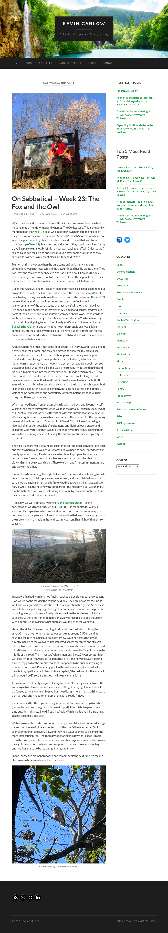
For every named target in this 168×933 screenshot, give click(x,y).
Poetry (120, 388)
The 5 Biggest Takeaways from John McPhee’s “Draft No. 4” (136, 179)
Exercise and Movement (130, 292)
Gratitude (122, 312)
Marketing (122, 340)
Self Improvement (126, 423)
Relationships (124, 402)
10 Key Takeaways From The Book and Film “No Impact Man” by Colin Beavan (136, 191)
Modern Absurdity (126, 90)
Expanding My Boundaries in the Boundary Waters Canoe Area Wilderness (134, 129)
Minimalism (123, 354)
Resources (45, 63)
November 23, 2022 (24, 214)
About (92, 63)
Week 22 (33, 244)
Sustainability (124, 430)
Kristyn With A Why (127, 319)
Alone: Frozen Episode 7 (70, 502)
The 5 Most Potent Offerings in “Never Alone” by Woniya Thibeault (133, 115)
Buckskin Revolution (24, 326)
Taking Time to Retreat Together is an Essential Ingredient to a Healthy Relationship (135, 101)
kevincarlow (48, 214)
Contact (108, 63)
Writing (120, 443)
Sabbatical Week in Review (131, 409)
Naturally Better (70, 63)
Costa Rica (122, 278)
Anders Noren (138, 921)
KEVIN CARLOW (84, 23)
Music (119, 361)
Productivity (123, 395)
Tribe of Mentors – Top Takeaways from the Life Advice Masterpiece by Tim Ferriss (135, 205)
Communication (125, 271)
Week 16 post (41, 231)
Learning (121, 326)
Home (15, 63)
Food (119, 306)
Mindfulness (123, 347)
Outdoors (122, 374)
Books (120, 264)
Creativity (122, 285)
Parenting (122, 381)
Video (119, 436)
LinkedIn (121, 333)
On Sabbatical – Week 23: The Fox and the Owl (55, 203)
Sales (119, 416)
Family (120, 299)
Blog (29, 63)
